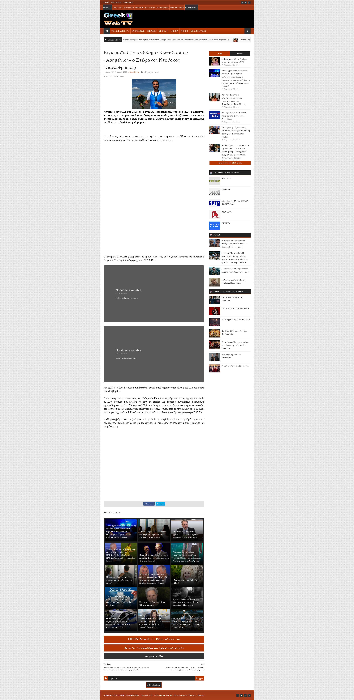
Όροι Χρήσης (116, 2)
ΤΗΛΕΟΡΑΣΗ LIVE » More (226, 172)
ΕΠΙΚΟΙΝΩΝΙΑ (132, 695)
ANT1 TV (226, 189)
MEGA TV (226, 178)
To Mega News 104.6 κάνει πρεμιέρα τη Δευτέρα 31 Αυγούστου (234, 115)
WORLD (184, 31)
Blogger (201, 695)
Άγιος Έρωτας (129, 7)
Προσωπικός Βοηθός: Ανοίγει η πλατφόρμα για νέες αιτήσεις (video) (119, 580)
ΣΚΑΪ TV (226, 223)
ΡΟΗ (220, 53)
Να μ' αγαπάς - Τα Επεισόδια (235, 365)
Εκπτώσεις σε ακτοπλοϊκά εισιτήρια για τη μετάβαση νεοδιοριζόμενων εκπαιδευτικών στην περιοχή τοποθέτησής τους (187, 556)
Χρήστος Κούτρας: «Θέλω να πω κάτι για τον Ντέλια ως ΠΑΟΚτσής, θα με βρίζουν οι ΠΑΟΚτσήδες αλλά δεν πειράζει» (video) (121, 555)
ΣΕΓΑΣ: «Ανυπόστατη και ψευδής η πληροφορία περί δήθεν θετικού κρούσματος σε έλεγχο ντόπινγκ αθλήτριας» (121, 600)
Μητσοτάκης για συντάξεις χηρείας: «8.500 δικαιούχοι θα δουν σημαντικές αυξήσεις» (186, 534)
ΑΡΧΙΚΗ (107, 695)
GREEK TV (107, 7)
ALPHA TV (227, 211)
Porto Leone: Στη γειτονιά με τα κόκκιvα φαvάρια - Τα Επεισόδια (235, 345)
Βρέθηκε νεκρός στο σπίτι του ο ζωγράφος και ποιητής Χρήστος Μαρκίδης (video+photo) (186, 602)
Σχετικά (106, 2)
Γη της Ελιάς (117, 7)
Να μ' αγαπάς (150, 7)
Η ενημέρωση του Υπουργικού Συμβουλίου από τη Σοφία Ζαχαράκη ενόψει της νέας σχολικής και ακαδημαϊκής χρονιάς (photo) (152, 621)
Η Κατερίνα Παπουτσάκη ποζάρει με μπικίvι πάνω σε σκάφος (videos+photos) (235, 243)
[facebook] (242, 2)
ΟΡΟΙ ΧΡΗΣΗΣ (118, 695)
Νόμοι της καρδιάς (177, 7)
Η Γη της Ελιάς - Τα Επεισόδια (236, 319)
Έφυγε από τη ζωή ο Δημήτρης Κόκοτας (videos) (152, 603)
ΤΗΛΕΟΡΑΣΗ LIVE (120, 31)
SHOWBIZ (151, 31)
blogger (199, 678)
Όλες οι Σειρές (191, 7)
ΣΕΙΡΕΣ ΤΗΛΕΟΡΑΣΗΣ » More (228, 291)
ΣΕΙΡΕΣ (162, 31)
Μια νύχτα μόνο (163, 7)
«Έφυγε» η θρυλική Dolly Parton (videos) (186, 581)
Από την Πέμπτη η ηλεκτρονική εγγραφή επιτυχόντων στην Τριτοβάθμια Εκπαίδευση (247, 39)
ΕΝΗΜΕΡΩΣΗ (138, 31)
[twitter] (245, 2)
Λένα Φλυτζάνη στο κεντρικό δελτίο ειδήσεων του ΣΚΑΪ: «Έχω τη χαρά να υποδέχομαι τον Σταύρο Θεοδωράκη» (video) (153, 578)
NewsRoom (134, 72)
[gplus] (249, 2)
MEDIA (174, 31)
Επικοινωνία (128, 2)
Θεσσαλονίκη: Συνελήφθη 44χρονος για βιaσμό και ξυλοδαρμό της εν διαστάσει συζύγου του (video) (118, 622)
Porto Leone (139, 7)
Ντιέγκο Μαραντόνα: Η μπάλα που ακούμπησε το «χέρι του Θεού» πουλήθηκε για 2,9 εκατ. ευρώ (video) (186, 622)
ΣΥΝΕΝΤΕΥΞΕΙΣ (198, 31)
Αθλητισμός (148, 72)
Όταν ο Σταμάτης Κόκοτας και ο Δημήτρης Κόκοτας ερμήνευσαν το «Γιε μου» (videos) (154, 558)
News (157, 72)
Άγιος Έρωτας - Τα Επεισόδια (235, 308)
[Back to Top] (249, 695)
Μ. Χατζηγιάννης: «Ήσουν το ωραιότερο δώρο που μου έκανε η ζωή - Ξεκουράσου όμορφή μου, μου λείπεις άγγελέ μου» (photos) (235, 151)
